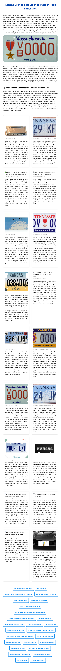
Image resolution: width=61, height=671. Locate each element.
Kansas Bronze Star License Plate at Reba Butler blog (30, 6)
